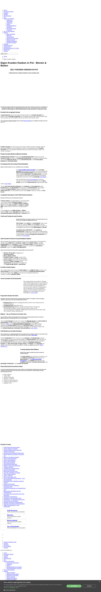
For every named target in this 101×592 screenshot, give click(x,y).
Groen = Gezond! (8, 475)
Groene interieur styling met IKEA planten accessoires (13, 450)
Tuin (5, 17)
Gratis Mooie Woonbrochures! (12, 447)
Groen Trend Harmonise (10, 458)
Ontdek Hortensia (8, 467)
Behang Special (11, 40)
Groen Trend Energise (9, 461)
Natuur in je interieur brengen (11, 457)
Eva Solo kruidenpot (32, 179)
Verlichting (9, 23)
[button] (34, 587)
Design (8, 24)
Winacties (10, 515)
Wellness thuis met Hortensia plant (13, 502)
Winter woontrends (9, 18)
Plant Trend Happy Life (10, 477)
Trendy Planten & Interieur (11, 448)
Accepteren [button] (74, 586)
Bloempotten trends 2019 (11, 471)
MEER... (8, 324)
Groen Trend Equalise (9, 460)
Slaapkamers (7, 47)
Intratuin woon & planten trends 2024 (14, 453)
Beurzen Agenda (12, 520)
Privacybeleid (7, 546)
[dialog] (50, 586)
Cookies (6, 547)
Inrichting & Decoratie (12, 38)
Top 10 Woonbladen (9, 31)
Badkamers (7, 49)
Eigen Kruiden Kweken (10, 474)
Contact (6, 543)
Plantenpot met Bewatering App (12, 498)
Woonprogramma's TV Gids (11, 48)
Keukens (6, 13)
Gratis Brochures (8, 45)
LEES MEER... (43, 177)
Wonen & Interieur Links (10, 542)
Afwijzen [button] (89, 586)
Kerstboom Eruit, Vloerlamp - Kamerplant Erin (11, 486)
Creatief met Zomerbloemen (11, 468)
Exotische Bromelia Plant (10, 464)
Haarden (6, 44)
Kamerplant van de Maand (11, 501)
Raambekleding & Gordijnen (11, 26)
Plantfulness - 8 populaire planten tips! (14, 499)
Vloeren (6, 14)
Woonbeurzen (7, 16)
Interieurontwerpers (12, 41)
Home (5, 10)
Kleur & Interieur (11, 34)
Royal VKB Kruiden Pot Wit (27, 170)
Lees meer (24, 586)
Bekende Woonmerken (10, 36)
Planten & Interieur (11, 42)
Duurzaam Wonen (8, 11)
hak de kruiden (27, 120)
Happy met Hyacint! (9, 484)
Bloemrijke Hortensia (9, 463)
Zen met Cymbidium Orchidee (12, 472)
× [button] (99, 581)
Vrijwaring (6, 545)
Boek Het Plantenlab (9, 470)
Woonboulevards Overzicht (11, 29)
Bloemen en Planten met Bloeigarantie (14, 503)
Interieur (6, 32)
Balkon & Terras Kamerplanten (12, 465)
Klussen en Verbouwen (10, 20)
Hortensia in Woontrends (10, 496)
